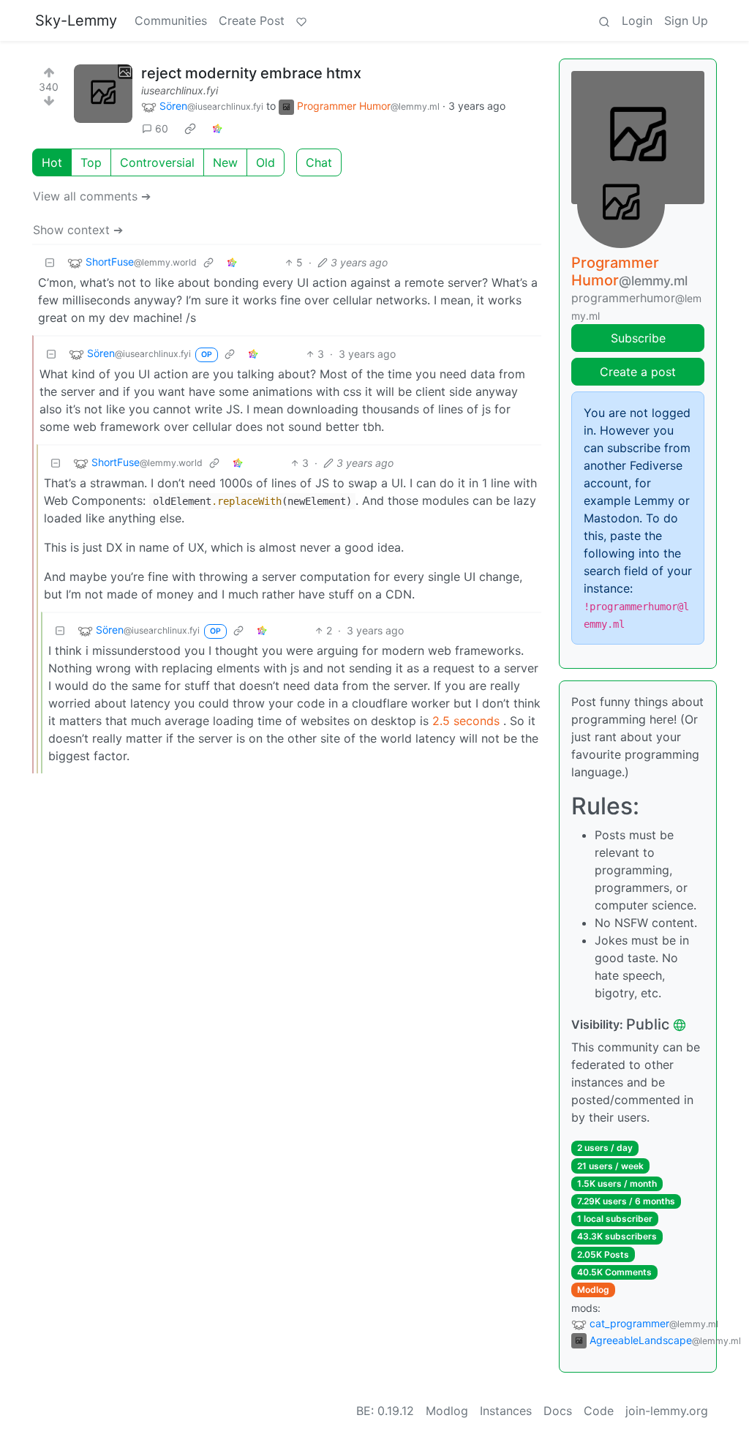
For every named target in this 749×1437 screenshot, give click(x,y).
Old (265, 162)
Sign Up (686, 20)
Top (91, 162)
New (225, 162)
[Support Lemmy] (301, 20)
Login (637, 20)
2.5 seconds (466, 720)
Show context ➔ (78, 229)
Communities (171, 20)
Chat (319, 162)
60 (161, 128)
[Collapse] (49, 262)
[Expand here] (103, 93)
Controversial (157, 162)
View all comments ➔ (92, 196)
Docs (557, 1410)
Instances (506, 1410)
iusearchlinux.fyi (179, 90)
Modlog (593, 1289)
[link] (190, 129)
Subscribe (638, 338)
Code (599, 1410)
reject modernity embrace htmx (251, 73)
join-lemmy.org (666, 1410)
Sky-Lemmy (76, 20)
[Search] (604, 20)
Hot (52, 162)
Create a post (638, 371)
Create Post (252, 20)
